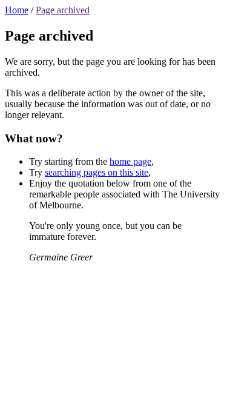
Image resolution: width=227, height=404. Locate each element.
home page (130, 161)
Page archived (63, 10)
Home (16, 10)
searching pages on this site (96, 172)
